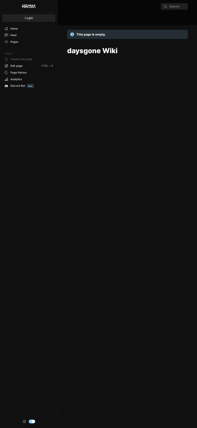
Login (29, 18)
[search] (174, 6)
